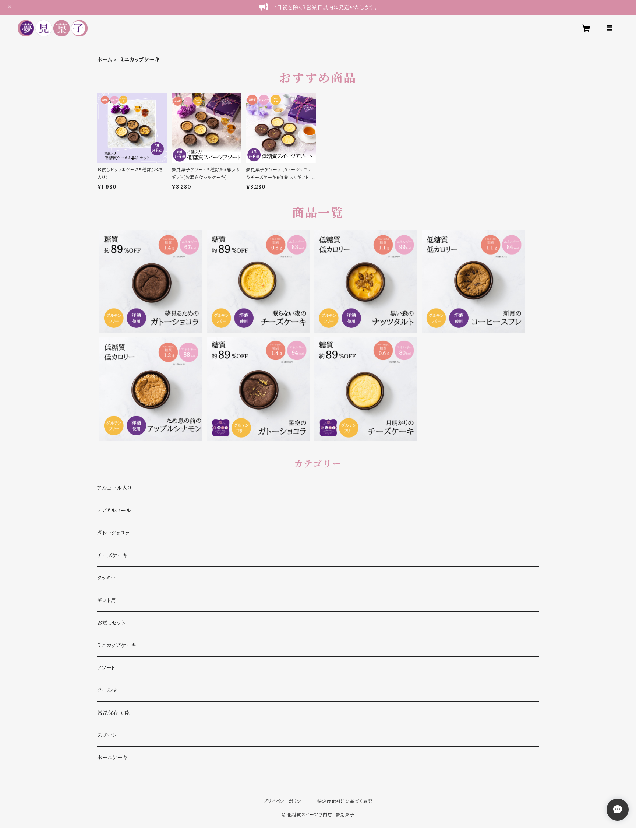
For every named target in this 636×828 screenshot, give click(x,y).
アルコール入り (114, 488)
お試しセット (111, 623)
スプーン (107, 735)
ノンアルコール (114, 510)
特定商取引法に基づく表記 (344, 801)
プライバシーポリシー (284, 801)
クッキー (106, 578)
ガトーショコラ (113, 533)
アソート (106, 667)
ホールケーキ (112, 757)
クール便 (107, 690)
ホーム (104, 59)
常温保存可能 (113, 712)
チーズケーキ (112, 555)
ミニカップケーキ (116, 645)
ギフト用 (106, 600)
